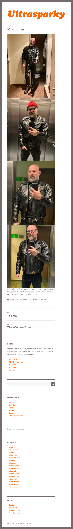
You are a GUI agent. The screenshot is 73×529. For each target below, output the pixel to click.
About (11, 402)
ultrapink (43, 300)
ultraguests (13, 455)
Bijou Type (13, 359)
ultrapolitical (14, 474)
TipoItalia (12, 370)
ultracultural (13, 450)
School (11, 413)
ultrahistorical (14, 458)
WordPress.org (14, 513)
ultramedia (13, 460)
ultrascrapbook (14, 484)
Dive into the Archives (15, 429)
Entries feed (13, 508)
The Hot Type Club (16, 362)
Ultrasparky (10, 523)
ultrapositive (14, 476)
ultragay (12, 452)
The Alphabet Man (16, 416)
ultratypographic (15, 487)
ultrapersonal (36, 300)
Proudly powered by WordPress (25, 523)
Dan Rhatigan (14, 300)
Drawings (12, 405)
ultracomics (13, 447)
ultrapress (13, 479)
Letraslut (12, 365)
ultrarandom (14, 482)
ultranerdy (13, 463)
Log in (11, 505)
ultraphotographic (16, 468)
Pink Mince (13, 367)
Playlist (12, 410)
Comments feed (15, 510)
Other (11, 408)
